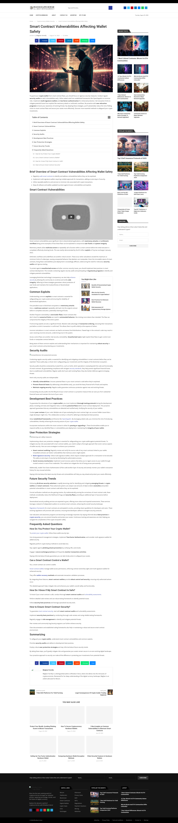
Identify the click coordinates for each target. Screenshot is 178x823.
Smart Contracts (65, 800)
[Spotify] (142, 7)
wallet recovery (42, 575)
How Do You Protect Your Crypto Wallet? (48, 154)
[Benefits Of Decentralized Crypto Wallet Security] (85, 286)
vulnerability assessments (93, 594)
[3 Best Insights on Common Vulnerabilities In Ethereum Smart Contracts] (99, 715)
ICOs (61, 808)
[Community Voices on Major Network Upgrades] (141, 106)
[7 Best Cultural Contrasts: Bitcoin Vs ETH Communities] (132, 46)
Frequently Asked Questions (43, 150)
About (54, 15)
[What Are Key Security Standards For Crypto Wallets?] (85, 293)
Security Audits (39, 134)
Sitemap (146, 820)
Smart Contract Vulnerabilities (44, 126)
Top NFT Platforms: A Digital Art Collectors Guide (140, 211)
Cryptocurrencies (42, 15)
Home (31, 15)
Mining (77, 808)
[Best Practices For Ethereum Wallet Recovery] (85, 301)
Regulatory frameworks (37, 508)
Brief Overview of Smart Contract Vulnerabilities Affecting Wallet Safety (59, 122)
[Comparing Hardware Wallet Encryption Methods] (71, 744)
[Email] (139, 7)
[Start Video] (71, 217)
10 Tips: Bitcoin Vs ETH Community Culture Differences (124, 78)
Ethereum (78, 792)
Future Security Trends (42, 146)
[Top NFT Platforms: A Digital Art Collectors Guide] (141, 202)
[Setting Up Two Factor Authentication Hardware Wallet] (43, 744)
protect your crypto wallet (40, 533)
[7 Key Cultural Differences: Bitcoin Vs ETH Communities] (124, 88)
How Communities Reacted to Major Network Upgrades (139, 96)
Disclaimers (129, 820)
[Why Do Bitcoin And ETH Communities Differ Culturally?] (141, 69)
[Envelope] (44, 810)
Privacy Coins (79, 795)
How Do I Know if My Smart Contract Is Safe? (49, 161)
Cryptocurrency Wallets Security (46, 21)
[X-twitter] (34, 810)
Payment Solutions (80, 806)
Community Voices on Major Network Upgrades (140, 115)
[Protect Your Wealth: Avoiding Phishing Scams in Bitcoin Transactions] (43, 715)
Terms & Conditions (117, 820)
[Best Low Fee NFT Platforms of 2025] (124, 185)
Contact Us (63, 15)
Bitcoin (62, 792)
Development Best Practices (43, 138)
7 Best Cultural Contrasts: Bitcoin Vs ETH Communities (132, 59)
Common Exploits (40, 130)
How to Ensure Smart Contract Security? (48, 165)
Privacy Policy (106, 820)
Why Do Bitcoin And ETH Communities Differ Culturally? (141, 78)
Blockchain (63, 798)
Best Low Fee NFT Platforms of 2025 (122, 193)
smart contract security (45, 611)
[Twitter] (128, 7)
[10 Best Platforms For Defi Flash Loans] (141, 185)
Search (110, 8)
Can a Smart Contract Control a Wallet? (48, 157)
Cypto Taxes (63, 806)
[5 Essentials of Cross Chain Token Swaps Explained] (124, 202)
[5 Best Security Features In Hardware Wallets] (99, 744)
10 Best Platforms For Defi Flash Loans (140, 193)
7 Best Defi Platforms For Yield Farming (123, 175)
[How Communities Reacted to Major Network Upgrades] (141, 88)
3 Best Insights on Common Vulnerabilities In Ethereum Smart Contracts (99, 728)
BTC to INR (82, 15)
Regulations (78, 803)
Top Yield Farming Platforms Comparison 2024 (140, 175)
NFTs (76, 800)
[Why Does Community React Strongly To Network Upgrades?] (124, 106)
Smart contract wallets (37, 569)
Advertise (73, 15)
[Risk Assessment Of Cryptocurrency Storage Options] (85, 308)
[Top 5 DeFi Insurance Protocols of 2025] (132, 145)
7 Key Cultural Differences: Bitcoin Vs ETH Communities (124, 96)
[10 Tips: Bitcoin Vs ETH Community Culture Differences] (124, 69)
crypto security (35, 517)
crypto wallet (74, 421)
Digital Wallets (64, 803)
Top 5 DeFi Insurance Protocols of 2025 (131, 158)
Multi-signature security (41, 456)
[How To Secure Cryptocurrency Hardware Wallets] (71, 715)
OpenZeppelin (66, 419)
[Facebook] (125, 7)
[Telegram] (146, 7)
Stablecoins (63, 795)
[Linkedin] (135, 7)
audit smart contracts (46, 176)
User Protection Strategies (43, 142)
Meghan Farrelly (41, 35)
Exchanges (63, 811)
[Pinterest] (132, 7)
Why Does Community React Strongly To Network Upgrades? (123, 115)
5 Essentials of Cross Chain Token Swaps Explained (123, 211)
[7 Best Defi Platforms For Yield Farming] (124, 167)
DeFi (76, 798)
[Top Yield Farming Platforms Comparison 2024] (141, 167)
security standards (75, 368)
